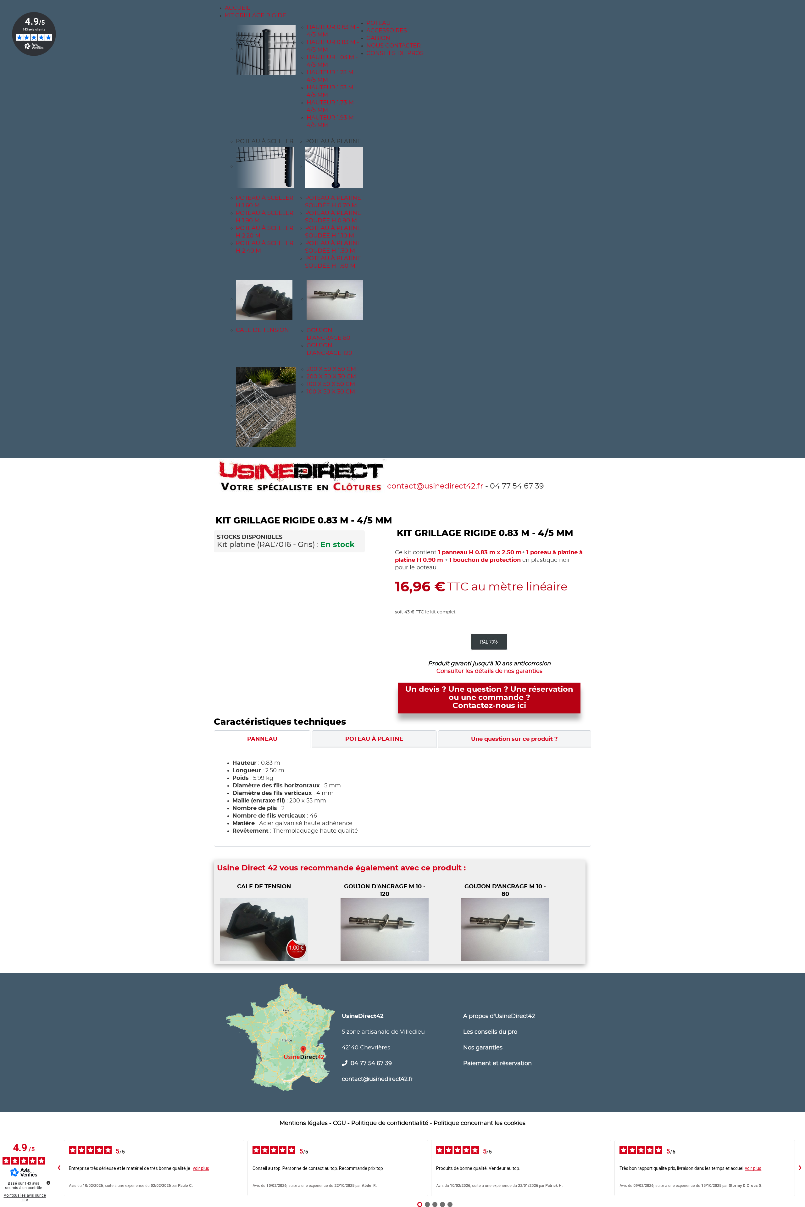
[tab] (262, 739)
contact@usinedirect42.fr (435, 486)
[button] (264, 141)
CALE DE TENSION (264, 887)
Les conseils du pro (490, 1032)
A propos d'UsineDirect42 (499, 1016)
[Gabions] (266, 406)
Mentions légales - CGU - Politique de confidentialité (354, 1123)
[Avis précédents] (58, 1168)
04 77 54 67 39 (371, 1063)
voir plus (201, 1168)
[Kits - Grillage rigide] (266, 49)
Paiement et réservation (497, 1063)
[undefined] (48, 1182)
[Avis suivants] (800, 1168)
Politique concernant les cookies (479, 1123)
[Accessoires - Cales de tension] (266, 299)
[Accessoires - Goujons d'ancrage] (336, 299)
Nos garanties (482, 1048)
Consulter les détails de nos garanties (489, 671)
